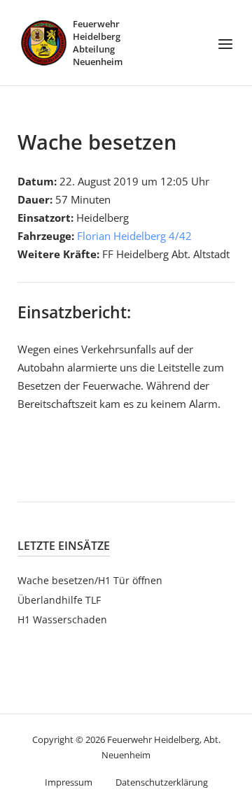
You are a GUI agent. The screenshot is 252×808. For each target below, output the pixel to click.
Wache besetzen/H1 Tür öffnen (90, 580)
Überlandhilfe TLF (59, 600)
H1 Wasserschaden (62, 619)
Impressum (68, 782)
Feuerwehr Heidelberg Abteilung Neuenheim (97, 42)
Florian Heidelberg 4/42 (134, 236)
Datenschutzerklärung (161, 782)
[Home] (43, 41)
